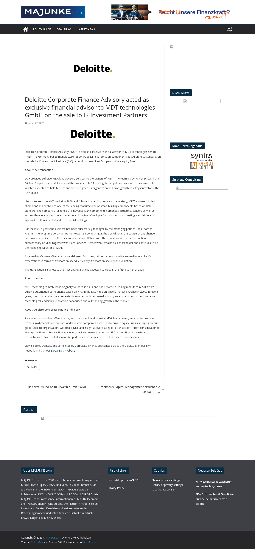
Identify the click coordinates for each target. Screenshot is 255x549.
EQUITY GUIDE (42, 29)
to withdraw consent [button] (164, 489)
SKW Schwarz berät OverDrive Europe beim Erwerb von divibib (215, 498)
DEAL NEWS (64, 29)
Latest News (86, 29)
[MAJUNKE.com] (25, 29)
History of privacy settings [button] (167, 485)
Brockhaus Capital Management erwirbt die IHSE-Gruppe (129, 389)
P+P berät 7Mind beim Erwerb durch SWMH (56, 387)
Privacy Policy (116, 488)
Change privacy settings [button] (166, 480)
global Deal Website (63, 350)
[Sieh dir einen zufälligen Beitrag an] (229, 29)
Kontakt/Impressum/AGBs (123, 480)
